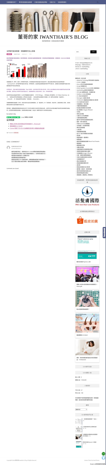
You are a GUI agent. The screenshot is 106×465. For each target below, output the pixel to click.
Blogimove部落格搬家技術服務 (97, 464)
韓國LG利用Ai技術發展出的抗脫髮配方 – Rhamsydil (25, 124)
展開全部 (77, 78)
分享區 (78, 112)
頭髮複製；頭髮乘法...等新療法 (85, 175)
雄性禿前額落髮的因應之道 (84, 171)
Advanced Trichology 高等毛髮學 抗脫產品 (88, 80)
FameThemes (96, 460)
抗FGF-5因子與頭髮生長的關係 (85, 133)
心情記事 (79, 129)
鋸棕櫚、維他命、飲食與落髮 (84, 169)
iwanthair (17, 54)
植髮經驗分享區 (81, 145)
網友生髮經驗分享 (81, 161)
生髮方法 (52, 2)
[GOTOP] (103, 458)
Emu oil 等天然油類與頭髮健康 (85, 84)
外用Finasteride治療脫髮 (83, 123)
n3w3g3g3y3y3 (17, 146)
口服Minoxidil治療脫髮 (82, 115)
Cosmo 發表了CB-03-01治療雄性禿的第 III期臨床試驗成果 (27, 128)
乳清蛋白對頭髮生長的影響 (84, 108)
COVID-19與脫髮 (81, 82)
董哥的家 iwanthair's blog (53, 37)
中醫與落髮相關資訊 (82, 106)
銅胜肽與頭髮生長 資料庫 (83, 167)
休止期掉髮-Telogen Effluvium (85, 110)
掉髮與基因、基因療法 (82, 137)
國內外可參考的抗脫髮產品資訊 (85, 119)
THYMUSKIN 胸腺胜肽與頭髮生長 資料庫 (87, 100)
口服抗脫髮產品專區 (40, 2)
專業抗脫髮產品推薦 (25, 2)
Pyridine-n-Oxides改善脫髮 (84, 94)
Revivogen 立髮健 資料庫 (83, 98)
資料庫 (78, 165)
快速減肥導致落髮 (81, 131)
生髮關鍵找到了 (12, 2)
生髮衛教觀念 (62, 2)
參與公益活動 (80, 114)
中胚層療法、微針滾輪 (82, 104)
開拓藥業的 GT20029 (16, 126)
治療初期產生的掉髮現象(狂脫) (85, 149)
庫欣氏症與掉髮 (81, 127)
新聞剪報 (9, 54)
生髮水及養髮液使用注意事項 (84, 157)
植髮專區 (79, 143)
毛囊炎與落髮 (80, 147)
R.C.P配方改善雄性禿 (82, 96)
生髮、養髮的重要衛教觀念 (84, 155)
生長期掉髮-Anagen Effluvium (84, 153)
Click (104, 232)
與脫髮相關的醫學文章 (82, 163)
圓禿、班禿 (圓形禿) (82, 121)
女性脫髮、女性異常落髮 (83, 125)
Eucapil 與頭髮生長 (82, 86)
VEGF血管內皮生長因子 (83, 102)
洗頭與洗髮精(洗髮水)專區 (83, 151)
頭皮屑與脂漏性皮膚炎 (82, 173)
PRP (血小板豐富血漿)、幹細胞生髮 (86, 92)
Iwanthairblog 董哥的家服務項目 (85, 90)
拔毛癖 (78, 135)
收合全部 (83, 78)
